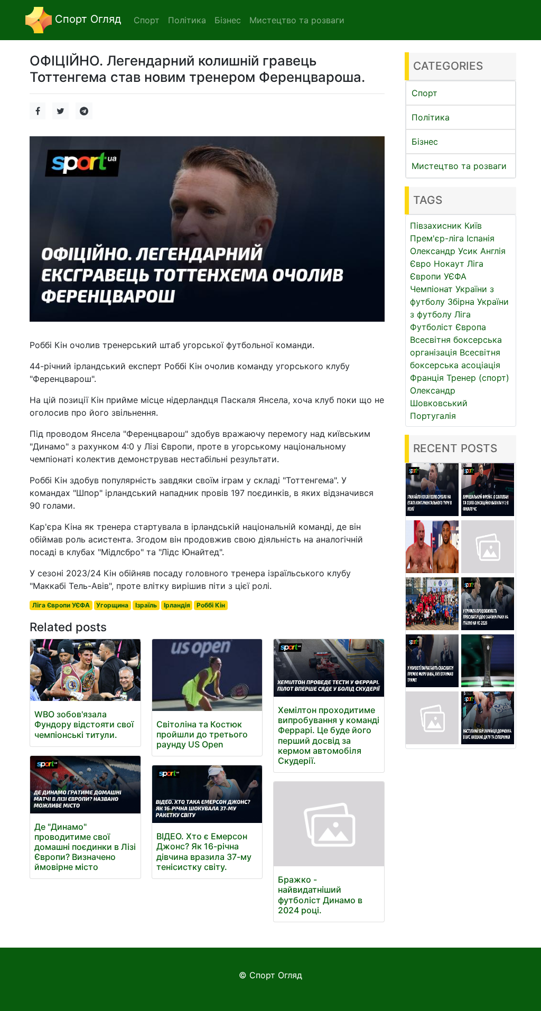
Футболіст (431, 327)
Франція (427, 377)
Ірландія (177, 605)
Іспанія (481, 238)
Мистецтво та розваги (459, 166)
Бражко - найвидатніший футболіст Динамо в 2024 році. (320, 894)
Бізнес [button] (227, 20)
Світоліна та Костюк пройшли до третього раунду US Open (202, 734)
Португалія (433, 415)
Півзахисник (436, 225)
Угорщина (112, 605)
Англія (493, 251)
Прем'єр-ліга (437, 238)
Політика (431, 117)
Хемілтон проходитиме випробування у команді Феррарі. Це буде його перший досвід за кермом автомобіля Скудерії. (328, 735)
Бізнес (425, 141)
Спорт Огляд (86, 19)
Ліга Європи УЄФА (61, 605)
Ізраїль (146, 605)
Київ (473, 225)
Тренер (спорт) (477, 377)
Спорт (424, 93)
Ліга (462, 314)
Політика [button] (187, 20)
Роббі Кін (211, 605)
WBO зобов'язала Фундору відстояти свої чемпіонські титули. (84, 724)
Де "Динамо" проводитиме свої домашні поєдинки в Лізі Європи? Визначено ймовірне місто (85, 847)
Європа (470, 327)
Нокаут (449, 263)
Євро (420, 263)
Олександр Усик (444, 251)
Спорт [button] (147, 20)
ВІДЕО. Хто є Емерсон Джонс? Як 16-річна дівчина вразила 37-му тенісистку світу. (203, 851)
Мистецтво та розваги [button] (296, 20)
